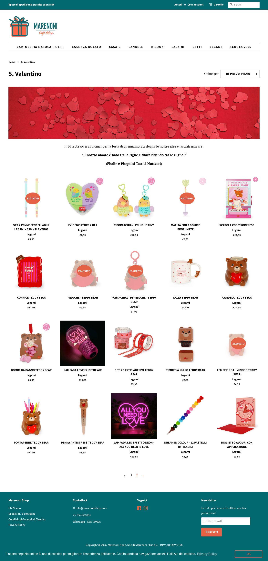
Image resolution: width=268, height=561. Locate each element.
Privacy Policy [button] (207, 554)
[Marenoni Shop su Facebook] (139, 509)
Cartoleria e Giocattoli (39, 47)
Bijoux (157, 47)
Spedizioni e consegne (21, 513)
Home (11, 62)
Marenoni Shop (117, 545)
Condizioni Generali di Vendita (27, 519)
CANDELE (136, 47)
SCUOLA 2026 (240, 47)
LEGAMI (216, 47)
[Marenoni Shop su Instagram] (145, 509)
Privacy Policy (16, 525)
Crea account (195, 5)
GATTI (197, 47)
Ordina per (211, 74)
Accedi (178, 5)
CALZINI (178, 47)
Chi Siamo (14, 508)
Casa (113, 47)
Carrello (219, 5)
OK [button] (249, 554)
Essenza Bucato (86, 47)
